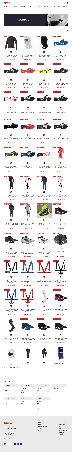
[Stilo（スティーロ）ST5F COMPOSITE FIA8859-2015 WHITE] (11, 353)
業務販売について (62, 432)
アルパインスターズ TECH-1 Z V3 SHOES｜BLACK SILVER (11, 253)
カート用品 (30, 6)
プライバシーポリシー (41, 428)
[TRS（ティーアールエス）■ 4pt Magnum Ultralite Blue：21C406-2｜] (27, 267)
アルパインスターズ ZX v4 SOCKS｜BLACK (11, 339)
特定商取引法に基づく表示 (42, 426)
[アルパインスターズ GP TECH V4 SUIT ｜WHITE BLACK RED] (27, 182)
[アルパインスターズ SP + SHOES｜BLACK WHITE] (60, 325)
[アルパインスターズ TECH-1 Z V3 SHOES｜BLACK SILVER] (11, 239)
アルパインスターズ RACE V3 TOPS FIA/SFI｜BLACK (11, 56)
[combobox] (36, 2)
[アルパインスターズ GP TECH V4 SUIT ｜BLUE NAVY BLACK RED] (44, 182)
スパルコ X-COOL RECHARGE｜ (60, 363)
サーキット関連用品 (14, 6)
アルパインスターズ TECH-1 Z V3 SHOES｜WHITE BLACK (44, 253)
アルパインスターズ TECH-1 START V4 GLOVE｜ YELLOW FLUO (44, 84)
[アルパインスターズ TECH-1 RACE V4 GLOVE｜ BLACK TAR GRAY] (11, 126)
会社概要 (39, 424)
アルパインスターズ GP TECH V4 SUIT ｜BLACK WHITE (11, 196)
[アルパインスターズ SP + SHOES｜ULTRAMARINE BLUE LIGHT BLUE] (27, 325)
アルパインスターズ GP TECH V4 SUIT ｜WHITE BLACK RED (27, 196)
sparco (6, 390)
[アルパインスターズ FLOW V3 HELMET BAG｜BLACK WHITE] (60, 239)
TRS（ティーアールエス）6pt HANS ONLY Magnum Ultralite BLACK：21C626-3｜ (61, 281)
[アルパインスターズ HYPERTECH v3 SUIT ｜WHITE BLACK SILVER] (60, 182)
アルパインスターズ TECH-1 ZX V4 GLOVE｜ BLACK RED (28, 139)
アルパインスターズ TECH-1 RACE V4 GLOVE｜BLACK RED (61, 84)
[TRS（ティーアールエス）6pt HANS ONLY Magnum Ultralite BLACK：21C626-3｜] (60, 267)
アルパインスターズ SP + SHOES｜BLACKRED (60, 310)
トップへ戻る (35, 418)
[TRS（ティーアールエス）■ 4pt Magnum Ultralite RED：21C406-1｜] (44, 267)
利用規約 (39, 430)
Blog (51, 6)
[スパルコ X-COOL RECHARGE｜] (60, 353)
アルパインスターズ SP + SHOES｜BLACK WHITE (60, 339)
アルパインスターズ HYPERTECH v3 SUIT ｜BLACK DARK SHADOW (11, 224)
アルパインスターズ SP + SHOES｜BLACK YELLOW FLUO (44, 339)
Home (5, 11)
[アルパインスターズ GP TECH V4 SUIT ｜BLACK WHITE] (11, 182)
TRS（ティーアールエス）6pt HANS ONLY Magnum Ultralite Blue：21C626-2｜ (11, 310)
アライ (6, 388)
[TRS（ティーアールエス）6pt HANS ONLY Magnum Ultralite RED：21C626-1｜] (27, 296)
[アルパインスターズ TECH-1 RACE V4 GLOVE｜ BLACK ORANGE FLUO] (44, 98)
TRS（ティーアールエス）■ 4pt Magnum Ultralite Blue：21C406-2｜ (28, 281)
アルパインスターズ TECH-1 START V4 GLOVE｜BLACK (11, 84)
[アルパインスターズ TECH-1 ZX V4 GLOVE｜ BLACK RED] (27, 126)
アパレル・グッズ (38, 6)
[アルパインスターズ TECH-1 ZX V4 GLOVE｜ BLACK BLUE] (27, 153)
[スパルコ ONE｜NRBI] (27, 353)
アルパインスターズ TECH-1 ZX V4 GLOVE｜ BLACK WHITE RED (44, 167)
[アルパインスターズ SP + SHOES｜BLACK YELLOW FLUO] (44, 325)
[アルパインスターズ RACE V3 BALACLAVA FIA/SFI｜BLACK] (44, 42)
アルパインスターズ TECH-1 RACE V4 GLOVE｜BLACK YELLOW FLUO (28, 111)
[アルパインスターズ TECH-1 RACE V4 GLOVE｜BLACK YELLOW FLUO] (27, 98)
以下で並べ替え (7, 31)
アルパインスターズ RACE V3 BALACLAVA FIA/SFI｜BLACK (44, 56)
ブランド (46, 6)
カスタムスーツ (24, 392)
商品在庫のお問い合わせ (63, 430)
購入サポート (61, 426)
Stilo (6, 392)
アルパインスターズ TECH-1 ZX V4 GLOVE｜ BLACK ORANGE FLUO (44, 139)
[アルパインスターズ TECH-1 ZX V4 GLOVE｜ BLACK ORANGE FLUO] (44, 126)
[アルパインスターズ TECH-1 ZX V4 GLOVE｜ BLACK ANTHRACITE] (60, 126)
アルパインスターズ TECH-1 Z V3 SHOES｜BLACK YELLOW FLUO (44, 224)
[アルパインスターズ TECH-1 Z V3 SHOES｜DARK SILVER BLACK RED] (27, 239)
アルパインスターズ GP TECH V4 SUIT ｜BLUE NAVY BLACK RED (44, 196)
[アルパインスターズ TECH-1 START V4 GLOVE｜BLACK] (11, 70)
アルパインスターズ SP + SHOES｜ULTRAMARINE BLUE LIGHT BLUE (28, 339)
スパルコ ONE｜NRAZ (44, 366)
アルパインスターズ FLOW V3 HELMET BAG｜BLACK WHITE (61, 250)
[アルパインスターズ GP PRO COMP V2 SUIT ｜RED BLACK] (60, 153)
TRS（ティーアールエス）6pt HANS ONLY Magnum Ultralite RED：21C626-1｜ (28, 310)
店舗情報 (5, 6)
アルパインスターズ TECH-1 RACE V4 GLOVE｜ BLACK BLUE (61, 111)
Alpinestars (23, 388)
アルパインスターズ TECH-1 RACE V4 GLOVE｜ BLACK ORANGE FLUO (44, 111)
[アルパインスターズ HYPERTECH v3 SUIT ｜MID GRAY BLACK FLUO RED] (27, 210)
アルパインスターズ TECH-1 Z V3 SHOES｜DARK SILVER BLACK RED (28, 253)
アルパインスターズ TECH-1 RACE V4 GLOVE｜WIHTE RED (11, 111)
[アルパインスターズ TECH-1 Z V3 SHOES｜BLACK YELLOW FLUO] (44, 210)
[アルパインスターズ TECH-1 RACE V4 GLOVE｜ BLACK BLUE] (60, 98)
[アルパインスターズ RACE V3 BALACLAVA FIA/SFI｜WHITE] (27, 42)
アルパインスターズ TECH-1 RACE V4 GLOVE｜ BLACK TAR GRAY (11, 139)
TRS (6, 403)
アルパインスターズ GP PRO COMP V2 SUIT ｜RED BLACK (60, 167)
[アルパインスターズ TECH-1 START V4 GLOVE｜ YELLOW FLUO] (44, 70)
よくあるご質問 (57, 6)
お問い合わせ (64, 6)
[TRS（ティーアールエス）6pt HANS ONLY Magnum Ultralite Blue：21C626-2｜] (11, 296)
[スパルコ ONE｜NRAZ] (44, 353)
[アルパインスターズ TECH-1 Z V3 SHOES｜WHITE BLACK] (44, 239)
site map (61, 434)
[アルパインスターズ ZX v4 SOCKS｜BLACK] (11, 325)
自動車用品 (22, 6)
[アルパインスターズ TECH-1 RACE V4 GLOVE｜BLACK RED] (60, 70)
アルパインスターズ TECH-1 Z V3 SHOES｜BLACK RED (60, 224)
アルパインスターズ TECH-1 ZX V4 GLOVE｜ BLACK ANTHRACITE (61, 139)
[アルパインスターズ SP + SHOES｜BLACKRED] (60, 296)
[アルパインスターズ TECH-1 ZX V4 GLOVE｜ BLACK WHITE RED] (44, 153)
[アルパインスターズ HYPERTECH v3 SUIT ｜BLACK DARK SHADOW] (11, 210)
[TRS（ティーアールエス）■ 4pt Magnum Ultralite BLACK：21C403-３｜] (11, 267)
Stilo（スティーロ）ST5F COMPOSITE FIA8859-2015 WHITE (11, 366)
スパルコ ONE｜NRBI (27, 366)
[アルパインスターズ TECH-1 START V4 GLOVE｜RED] (27, 70)
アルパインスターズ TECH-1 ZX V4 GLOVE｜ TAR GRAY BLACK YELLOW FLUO (11, 168)
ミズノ (38, 408)
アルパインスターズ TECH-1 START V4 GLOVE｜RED (28, 84)
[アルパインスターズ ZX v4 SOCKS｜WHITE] (44, 296)
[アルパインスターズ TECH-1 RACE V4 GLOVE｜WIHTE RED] (11, 98)
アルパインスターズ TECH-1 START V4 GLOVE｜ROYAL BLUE (60, 56)
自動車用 (7, 11)
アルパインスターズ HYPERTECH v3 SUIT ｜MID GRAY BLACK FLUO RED (27, 224)
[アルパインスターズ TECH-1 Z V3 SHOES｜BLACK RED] (60, 210)
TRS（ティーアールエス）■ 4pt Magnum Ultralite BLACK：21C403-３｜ (11, 281)
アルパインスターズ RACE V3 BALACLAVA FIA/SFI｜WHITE (28, 56)
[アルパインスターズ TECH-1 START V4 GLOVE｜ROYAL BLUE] (60, 42)
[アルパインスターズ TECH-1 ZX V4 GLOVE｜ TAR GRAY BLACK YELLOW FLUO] (11, 153)
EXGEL (22, 406)
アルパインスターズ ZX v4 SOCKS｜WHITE (44, 310)
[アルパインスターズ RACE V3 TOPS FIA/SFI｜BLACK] (11, 42)
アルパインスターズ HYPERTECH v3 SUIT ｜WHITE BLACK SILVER (60, 196)
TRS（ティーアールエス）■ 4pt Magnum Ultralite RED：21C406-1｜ (44, 281)
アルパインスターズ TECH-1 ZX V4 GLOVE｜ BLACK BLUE (28, 167)
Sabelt (6, 401)
